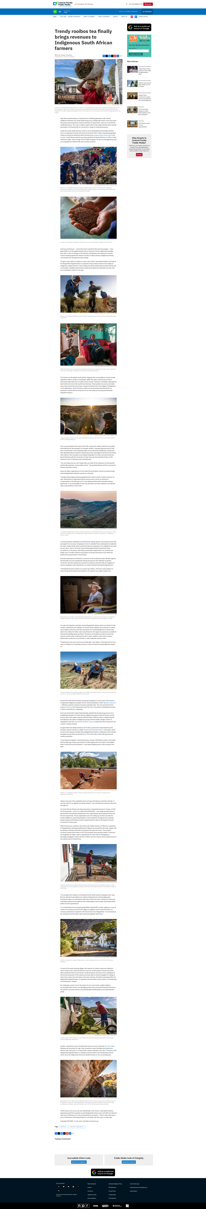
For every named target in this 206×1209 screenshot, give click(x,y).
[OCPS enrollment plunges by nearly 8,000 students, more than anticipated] (132, 109)
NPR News (63, 1126)
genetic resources (110, 703)
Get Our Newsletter (136, 4)
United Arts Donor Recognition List (138, 1187)
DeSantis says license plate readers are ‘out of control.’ (144, 84)
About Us (124, 16)
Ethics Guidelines (92, 1198)
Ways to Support (104, 16)
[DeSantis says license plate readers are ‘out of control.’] (132, 83)
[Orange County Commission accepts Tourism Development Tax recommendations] (132, 95)
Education (141, 107)
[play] (55, 12)
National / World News (76, 1126)
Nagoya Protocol (65, 707)
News (55, 16)
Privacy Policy (112, 1191)
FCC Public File (112, 1198)
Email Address (133, 48)
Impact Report (133, 1191)
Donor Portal (143, 16)
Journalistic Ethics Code (78, 1158)
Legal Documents (92, 1194)
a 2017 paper (110, 1046)
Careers (90, 1187)
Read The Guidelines (79, 1162)
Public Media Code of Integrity (128, 1158)
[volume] (60, 11)
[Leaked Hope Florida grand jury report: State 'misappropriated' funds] (132, 69)
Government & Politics (144, 66)
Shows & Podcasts (74, 16)
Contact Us (90, 1191)
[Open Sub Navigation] (57, 16)
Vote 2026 (63, 16)
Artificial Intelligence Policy (115, 1184)
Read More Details (129, 1162)
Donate (148, 4)
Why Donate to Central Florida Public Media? (139, 140)
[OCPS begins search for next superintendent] (132, 123)
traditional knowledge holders (93, 730)
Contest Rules (112, 1194)
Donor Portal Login (134, 1184)
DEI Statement (112, 1187)
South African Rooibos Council (84, 722)
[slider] (62, 11)
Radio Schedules (92, 1184)
